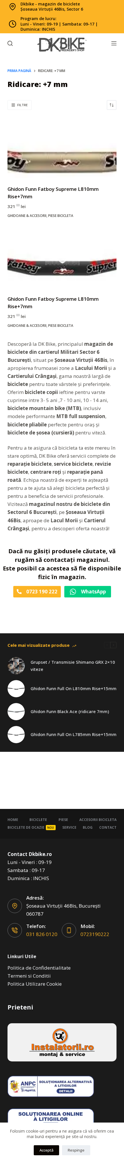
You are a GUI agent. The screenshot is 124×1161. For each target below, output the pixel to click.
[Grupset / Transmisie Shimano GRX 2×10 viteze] (16, 665)
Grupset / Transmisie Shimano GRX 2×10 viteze (73, 665)
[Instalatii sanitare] (62, 1042)
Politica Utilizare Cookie (34, 984)
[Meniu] (114, 43)
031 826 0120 (41, 934)
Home (12, 820)
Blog (88, 827)
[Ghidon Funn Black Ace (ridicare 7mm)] (16, 711)
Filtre (22, 105)
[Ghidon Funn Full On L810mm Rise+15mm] (16, 688)
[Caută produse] (10, 43)
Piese (63, 820)
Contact (108, 827)
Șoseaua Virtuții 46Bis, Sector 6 (51, 9)
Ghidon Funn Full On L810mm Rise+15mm (74, 688)
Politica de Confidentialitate (39, 967)
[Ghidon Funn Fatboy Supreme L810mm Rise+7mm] (62, 147)
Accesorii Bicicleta (98, 820)
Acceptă (46, 1150)
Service (69, 827)
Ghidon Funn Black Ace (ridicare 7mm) (70, 711)
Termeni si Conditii (29, 975)
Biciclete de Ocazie (30, 827)
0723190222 (94, 934)
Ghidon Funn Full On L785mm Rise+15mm (74, 734)
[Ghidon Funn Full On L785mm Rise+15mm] (16, 734)
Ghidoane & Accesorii (26, 215)
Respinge (76, 1150)
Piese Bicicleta (60, 215)
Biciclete (38, 820)
